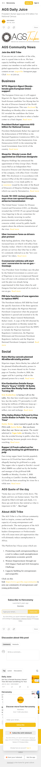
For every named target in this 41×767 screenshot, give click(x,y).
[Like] (4, 27)
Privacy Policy (24, 742)
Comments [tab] (6, 644)
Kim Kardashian (9, 394)
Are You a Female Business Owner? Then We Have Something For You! (14, 680)
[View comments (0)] (9, 27)
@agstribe (19, 71)
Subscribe (29, 3)
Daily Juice (6, 677)
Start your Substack (15, 757)
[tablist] (11, 644)
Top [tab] (4, 671)
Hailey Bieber (7, 424)
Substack (10, 763)
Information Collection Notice (22, 619)
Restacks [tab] (16, 644)
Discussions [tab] (18, 671)
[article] (20, 681)
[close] (35, 697)
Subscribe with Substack (22, 733)
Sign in (36, 3)
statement (7, 184)
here (8, 74)
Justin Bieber (16, 427)
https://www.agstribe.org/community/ (21, 581)
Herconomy (11, 20)
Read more (27, 119)
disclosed (31, 107)
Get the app (31, 757)
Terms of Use (31, 616)
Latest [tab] (9, 671)
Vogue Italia (16, 433)
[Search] (37, 671)
